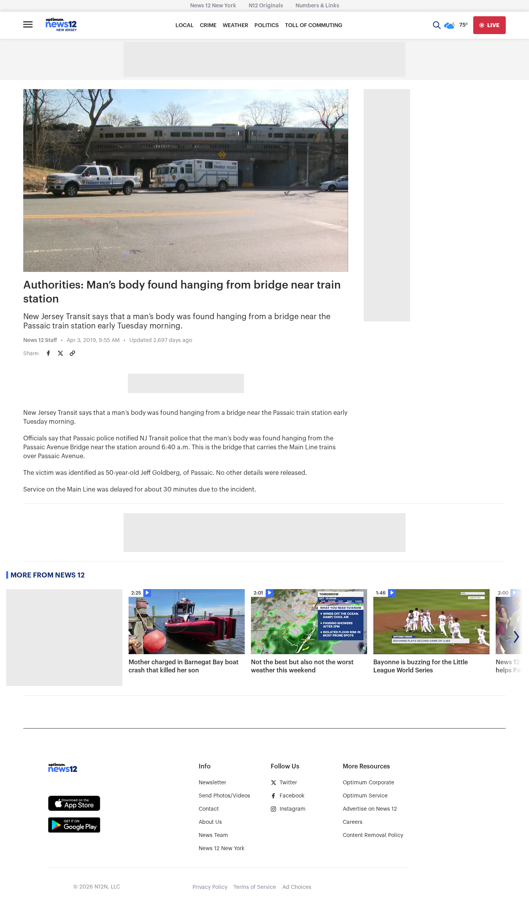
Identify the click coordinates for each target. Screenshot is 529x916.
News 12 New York (213, 6)
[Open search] (437, 25)
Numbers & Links (317, 6)
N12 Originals (266, 6)
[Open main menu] (28, 25)
